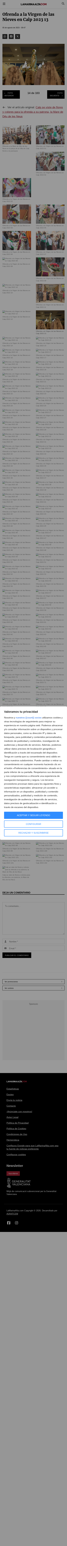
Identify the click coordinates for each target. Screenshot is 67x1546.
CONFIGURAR (33, 824)
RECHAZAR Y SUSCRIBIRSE (33, 833)
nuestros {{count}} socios (28, 717)
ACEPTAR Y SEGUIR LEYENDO (33, 815)
